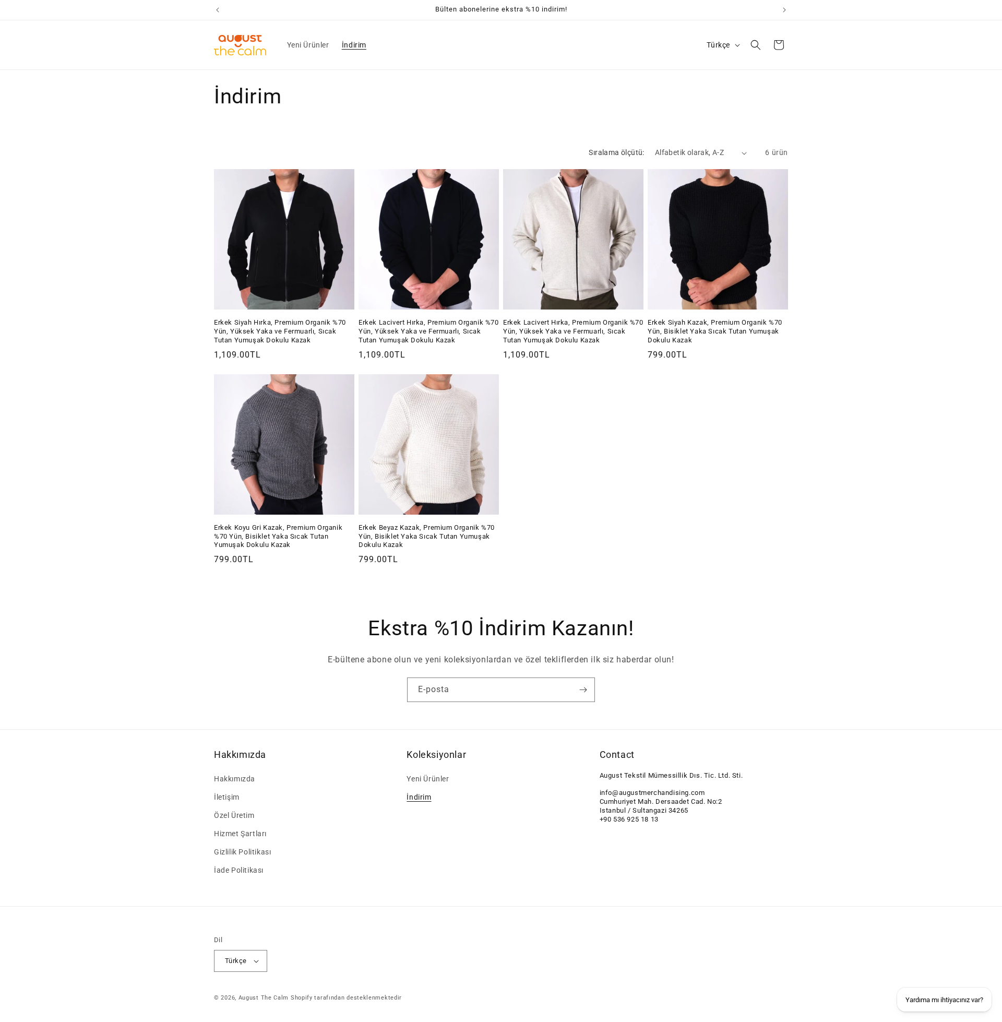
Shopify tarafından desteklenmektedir (346, 997)
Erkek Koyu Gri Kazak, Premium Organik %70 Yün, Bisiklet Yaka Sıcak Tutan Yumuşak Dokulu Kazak (278, 536)
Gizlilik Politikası (242, 852)
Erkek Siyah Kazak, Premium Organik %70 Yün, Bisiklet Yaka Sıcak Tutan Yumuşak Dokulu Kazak (715, 331)
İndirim (419, 797)
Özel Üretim (234, 815)
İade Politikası (239, 870)
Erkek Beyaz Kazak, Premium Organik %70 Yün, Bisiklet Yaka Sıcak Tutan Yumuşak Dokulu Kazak (427, 536)
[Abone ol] (582, 690)
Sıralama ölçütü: (616, 152)
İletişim (227, 797)
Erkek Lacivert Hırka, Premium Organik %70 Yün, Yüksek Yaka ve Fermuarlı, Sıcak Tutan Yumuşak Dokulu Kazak (429, 331)
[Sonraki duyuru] (784, 10)
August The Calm (263, 997)
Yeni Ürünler (428, 779)
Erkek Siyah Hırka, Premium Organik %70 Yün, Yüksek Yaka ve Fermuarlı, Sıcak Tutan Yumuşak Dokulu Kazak (280, 331)
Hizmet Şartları (240, 833)
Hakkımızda (234, 779)
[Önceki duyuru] (217, 10)
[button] (755, 44)
